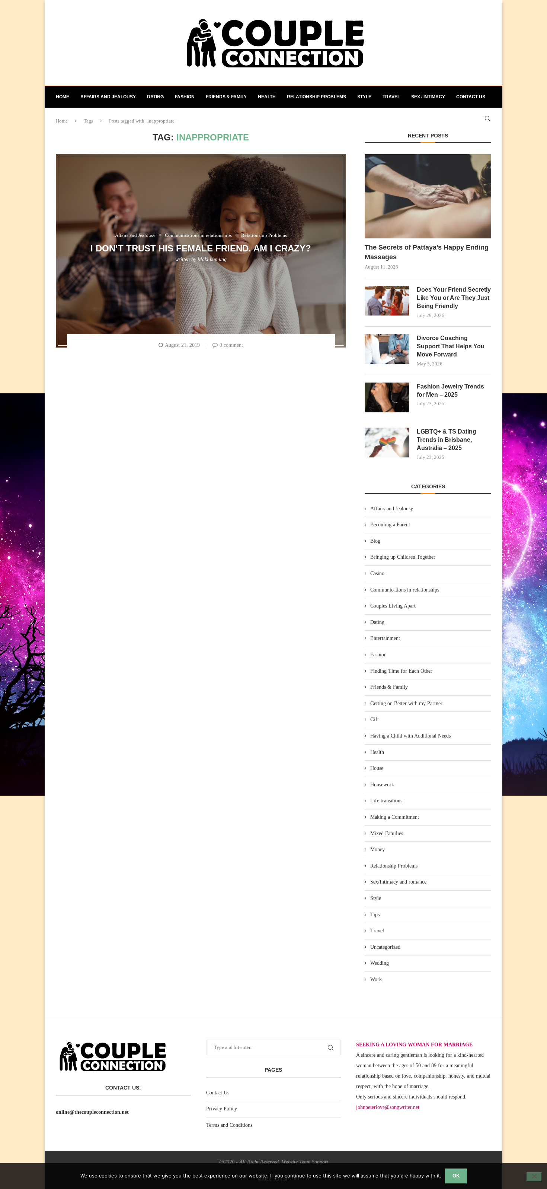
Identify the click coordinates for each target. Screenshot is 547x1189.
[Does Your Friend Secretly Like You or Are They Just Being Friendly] (387, 301)
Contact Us (217, 1093)
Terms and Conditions (229, 1125)
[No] (534, 1176)
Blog (375, 541)
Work (376, 979)
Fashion (185, 96)
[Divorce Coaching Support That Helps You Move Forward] (387, 349)
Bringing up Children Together (402, 557)
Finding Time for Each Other (401, 671)
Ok (456, 1176)
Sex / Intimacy (428, 96)
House (376, 768)
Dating (155, 96)
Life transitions (386, 800)
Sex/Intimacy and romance (398, 882)
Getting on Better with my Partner (406, 703)
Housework (382, 784)
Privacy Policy (221, 1109)
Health (267, 96)
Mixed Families (386, 833)
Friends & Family (226, 96)
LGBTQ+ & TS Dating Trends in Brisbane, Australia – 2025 (446, 439)
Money (377, 849)
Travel (391, 96)
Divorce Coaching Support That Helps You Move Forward (450, 346)
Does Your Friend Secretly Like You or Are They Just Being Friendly (454, 298)
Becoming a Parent (390, 524)
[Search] (487, 118)
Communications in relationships (404, 590)
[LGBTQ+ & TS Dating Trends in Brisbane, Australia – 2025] (387, 442)
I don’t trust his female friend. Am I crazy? (200, 248)
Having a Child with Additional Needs (410, 736)
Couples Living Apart (393, 606)
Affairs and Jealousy (108, 96)
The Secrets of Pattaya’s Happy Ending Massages (427, 252)
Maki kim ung (212, 259)
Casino (377, 573)
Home (62, 96)
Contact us (470, 96)
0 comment (231, 345)
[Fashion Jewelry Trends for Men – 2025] (387, 397)
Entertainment (385, 638)
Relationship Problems (316, 96)
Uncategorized (385, 947)
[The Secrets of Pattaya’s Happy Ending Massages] (428, 196)
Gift (374, 719)
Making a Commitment (394, 817)
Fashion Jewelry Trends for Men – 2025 (450, 390)
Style (364, 96)
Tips (375, 914)
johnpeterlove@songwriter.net (387, 1107)
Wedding (379, 963)
